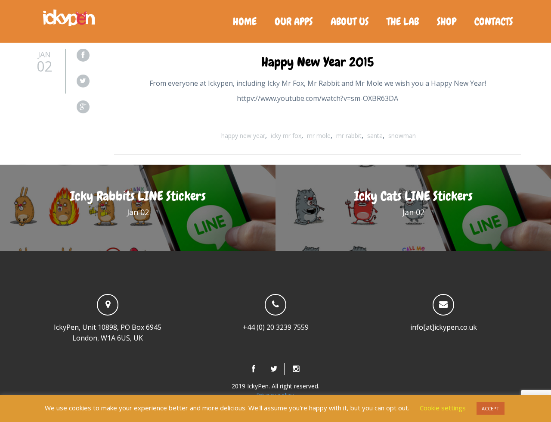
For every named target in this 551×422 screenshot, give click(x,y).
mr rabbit (349, 135)
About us (349, 21)
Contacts (493, 21)
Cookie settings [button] (443, 407)
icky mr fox (286, 135)
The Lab (403, 21)
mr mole (319, 135)
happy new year (243, 135)
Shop (446, 21)
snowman (402, 135)
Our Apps (294, 21)
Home (245, 21)
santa (375, 135)
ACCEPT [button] (490, 408)
